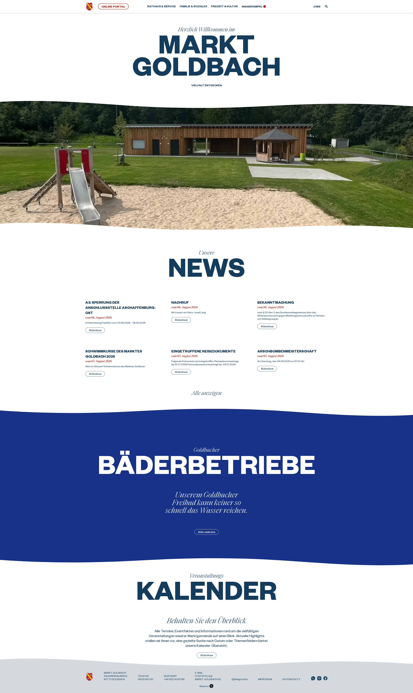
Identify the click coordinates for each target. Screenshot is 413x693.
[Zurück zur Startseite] (89, 6)
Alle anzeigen (207, 392)
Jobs (316, 6)
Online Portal (113, 6)
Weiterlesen (95, 330)
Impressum (265, 679)
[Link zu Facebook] (325, 678)
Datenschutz (291, 679)
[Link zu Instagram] (319, 678)
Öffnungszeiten (240, 679)
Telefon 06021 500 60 (145, 677)
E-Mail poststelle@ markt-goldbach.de (208, 676)
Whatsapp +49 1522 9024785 (174, 677)
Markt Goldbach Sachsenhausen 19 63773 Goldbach (115, 676)
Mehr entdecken (206, 532)
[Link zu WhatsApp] (313, 678)
